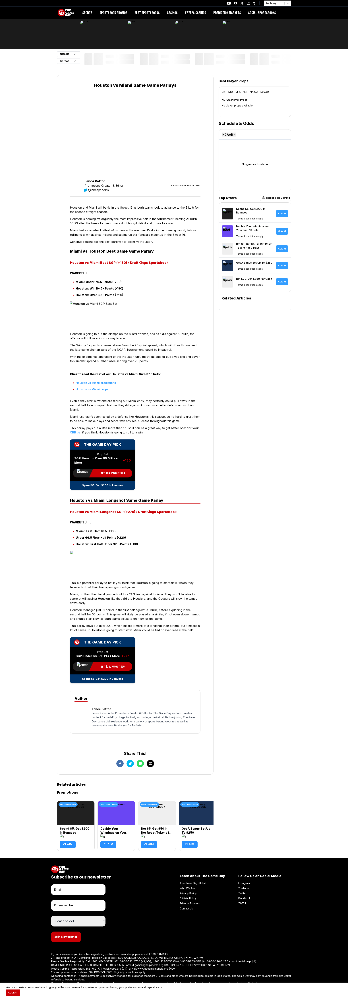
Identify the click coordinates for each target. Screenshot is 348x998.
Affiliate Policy (188, 898)
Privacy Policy (188, 893)
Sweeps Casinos (195, 13)
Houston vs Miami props (92, 389)
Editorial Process (190, 903)
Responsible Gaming (278, 197)
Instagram (244, 883)
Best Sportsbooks (147, 13)
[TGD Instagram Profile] (248, 3)
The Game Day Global (193, 883)
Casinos (172, 13)
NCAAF (254, 92)
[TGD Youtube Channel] (229, 3)
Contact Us (186, 908)
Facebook (244, 898)
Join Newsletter (66, 936)
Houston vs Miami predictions (96, 383)
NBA (230, 92)
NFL (224, 92)
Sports (87, 13)
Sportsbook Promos (113, 13)
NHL (245, 92)
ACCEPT (13, 992)
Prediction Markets (227, 13)
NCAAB (264, 92)
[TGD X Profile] (242, 3)
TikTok (242, 903)
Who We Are (187, 888)
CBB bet (75, 432)
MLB (238, 92)
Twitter (242, 893)
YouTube (243, 888)
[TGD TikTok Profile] (254, 3)
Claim (67, 844)
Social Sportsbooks (262, 13)
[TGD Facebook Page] (235, 3)
